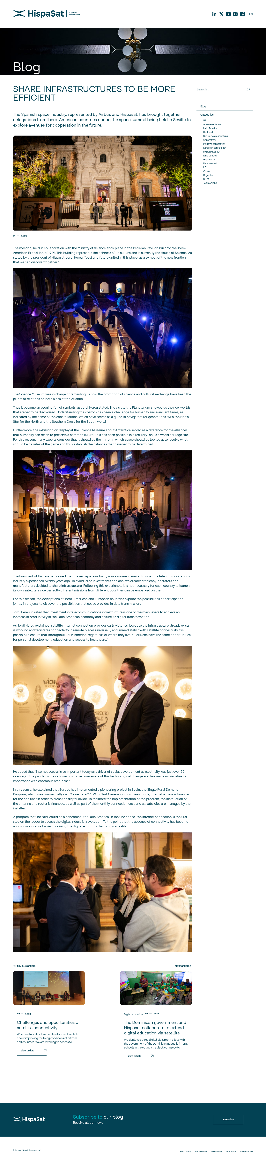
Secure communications (215, 136)
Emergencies (210, 155)
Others (206, 171)
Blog (203, 106)
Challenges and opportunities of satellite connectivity (48, 1025)
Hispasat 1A (209, 159)
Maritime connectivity (214, 143)
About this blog (185, 1151)
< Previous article (24, 966)
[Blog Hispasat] (46, 14)
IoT (204, 167)
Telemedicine (210, 182)
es (251, 14)
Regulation (208, 175)
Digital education (133, 1014)
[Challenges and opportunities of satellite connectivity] (49, 988)
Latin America (210, 128)
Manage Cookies (246, 1151)
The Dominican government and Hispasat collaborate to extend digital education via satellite (155, 1028)
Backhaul (208, 132)
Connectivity (209, 139)
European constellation (214, 147)
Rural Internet (210, 163)
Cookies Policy (201, 1151)
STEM (206, 179)
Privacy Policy (216, 1151)
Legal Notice (231, 1151)
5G (204, 120)
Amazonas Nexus (212, 124)
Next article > (183, 966)
